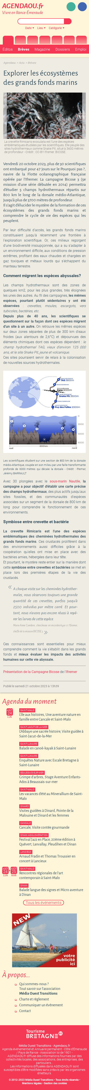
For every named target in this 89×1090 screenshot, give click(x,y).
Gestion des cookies (55, 1083)
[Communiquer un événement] (71, 6)
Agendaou (9, 62)
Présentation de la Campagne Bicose (31, 672)
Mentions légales (32, 1083)
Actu (21, 62)
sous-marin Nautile (65, 481)
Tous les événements (43, 902)
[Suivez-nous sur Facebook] (82, 6)
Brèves (32, 62)
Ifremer (71, 672)
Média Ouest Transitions (39, 1079)
